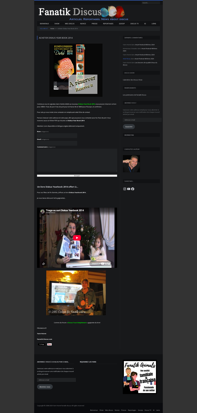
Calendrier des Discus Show (132, 80)
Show (56, 23)
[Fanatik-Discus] (83, 13)
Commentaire (46, 147)
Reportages (108, 23)
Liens (154, 23)
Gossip (122, 23)
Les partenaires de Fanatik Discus (134, 95)
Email (43, 139)
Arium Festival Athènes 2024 (144, 45)
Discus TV (134, 23)
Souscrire (128, 126)
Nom (42, 131)
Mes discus (69, 23)
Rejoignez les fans (88, 362)
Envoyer (77, 176)
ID (145, 23)
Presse (94, 23)
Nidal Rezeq (126, 59)
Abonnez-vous (44, 387)
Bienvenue (44, 23)
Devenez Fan (129, 135)
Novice (83, 23)
